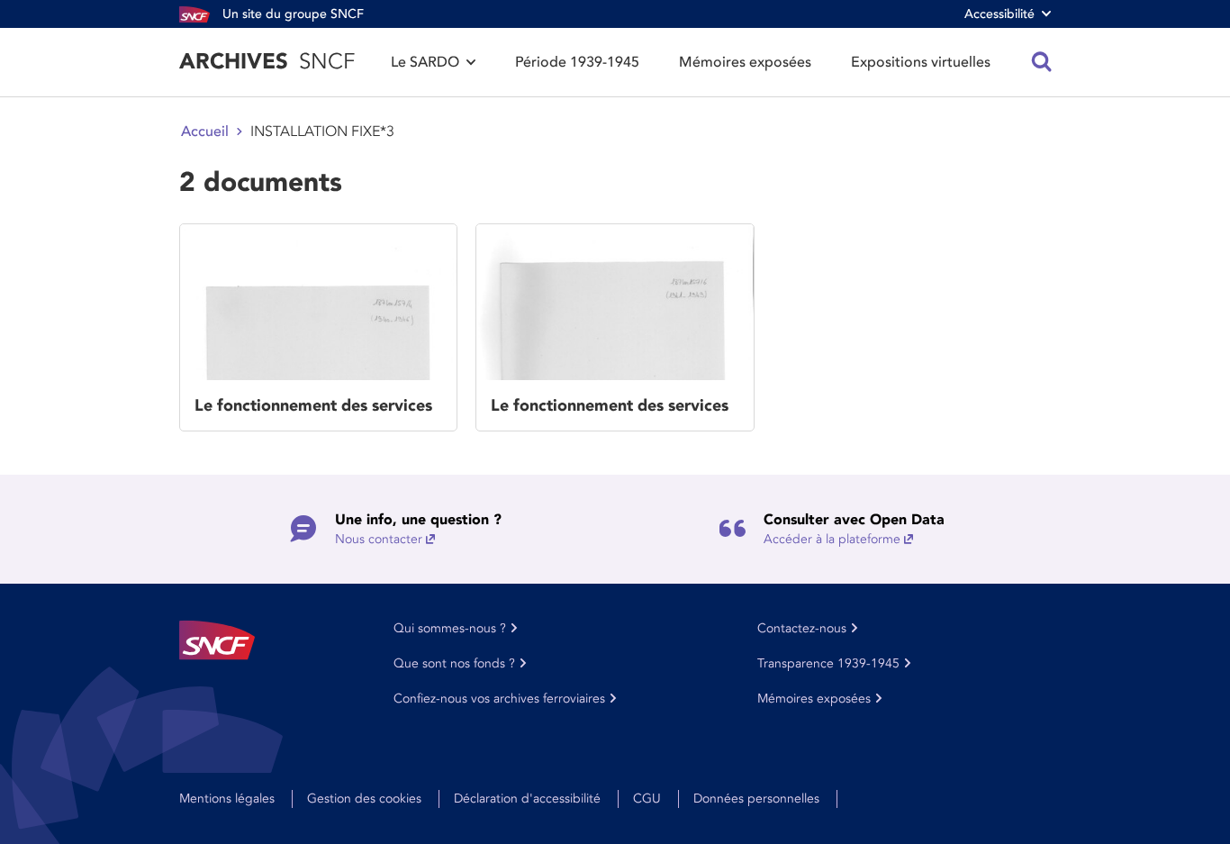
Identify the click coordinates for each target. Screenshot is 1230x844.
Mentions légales (227, 798)
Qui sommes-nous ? (449, 628)
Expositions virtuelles (920, 62)
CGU (647, 798)
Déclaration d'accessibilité (527, 798)
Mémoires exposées (745, 62)
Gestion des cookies (364, 798)
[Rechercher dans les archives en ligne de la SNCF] (1042, 62)
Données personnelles (756, 798)
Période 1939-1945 (577, 62)
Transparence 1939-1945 (828, 663)
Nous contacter (378, 539)
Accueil (205, 132)
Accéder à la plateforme (832, 539)
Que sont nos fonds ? (454, 663)
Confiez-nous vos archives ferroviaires (499, 698)
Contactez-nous (801, 628)
